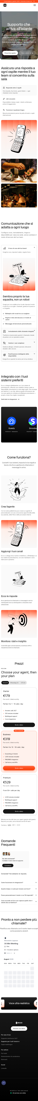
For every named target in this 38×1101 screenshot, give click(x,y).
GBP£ (13, 825)
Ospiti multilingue (6, 1044)
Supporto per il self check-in (10, 1041)
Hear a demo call (27, 53)
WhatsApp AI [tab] (14, 683)
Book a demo (19, 725)
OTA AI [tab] (23, 683)
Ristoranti (4, 1059)
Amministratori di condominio (10, 1056)
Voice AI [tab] (5, 683)
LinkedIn (4, 1068)
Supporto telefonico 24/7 (9, 1038)
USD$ (18, 825)
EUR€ (9, 825)
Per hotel (4, 1053)
